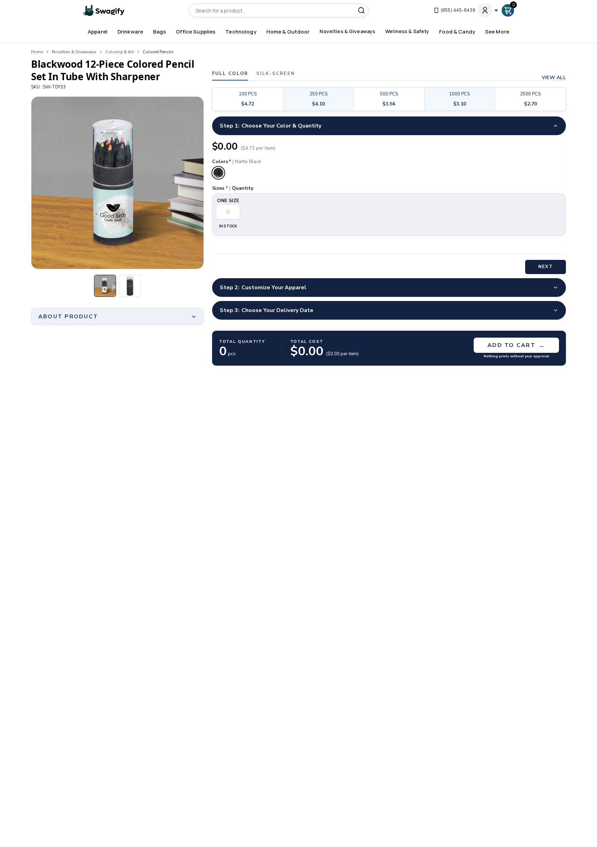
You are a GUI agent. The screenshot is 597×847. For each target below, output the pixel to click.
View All (554, 77)
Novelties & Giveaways (74, 52)
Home (37, 52)
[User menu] (488, 10)
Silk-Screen (275, 74)
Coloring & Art (119, 52)
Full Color (230, 74)
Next (545, 267)
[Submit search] (361, 10)
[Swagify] (103, 10)
